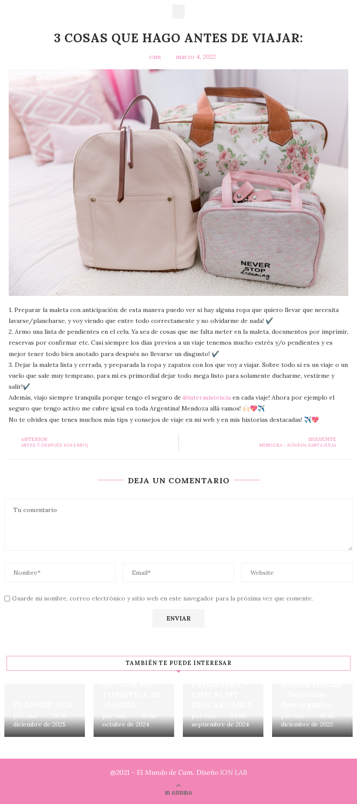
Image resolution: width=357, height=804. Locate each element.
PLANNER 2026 (43, 704)
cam (31, 716)
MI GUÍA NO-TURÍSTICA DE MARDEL (131, 694)
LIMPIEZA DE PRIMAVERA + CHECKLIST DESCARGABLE (222, 689)
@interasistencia (207, 397)
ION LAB (233, 772)
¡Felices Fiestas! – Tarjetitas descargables (311, 694)
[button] (178, 11)
